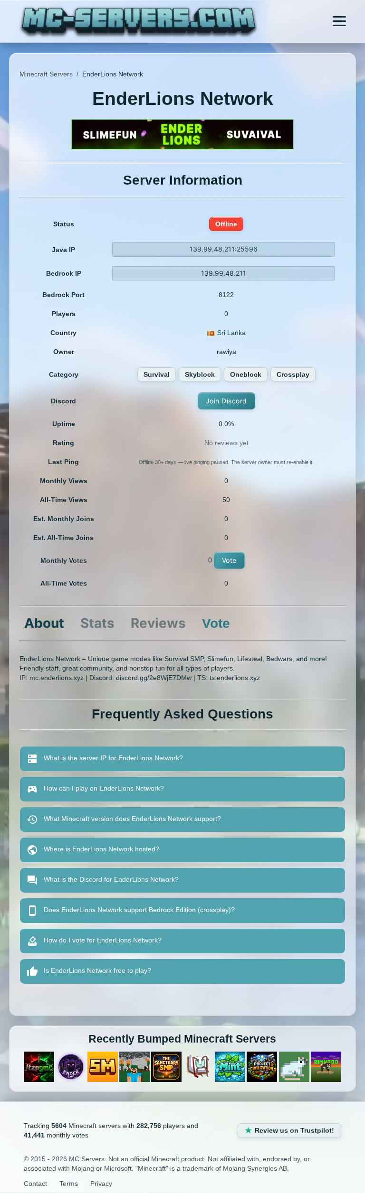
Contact (35, 1183)
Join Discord (226, 401)
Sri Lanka (231, 332)
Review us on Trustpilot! (294, 1130)
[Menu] (339, 21)
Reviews (158, 623)
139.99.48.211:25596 (224, 249)
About (44, 623)
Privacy (101, 1183)
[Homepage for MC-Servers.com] (138, 22)
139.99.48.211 (223, 273)
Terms (68, 1183)
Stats (97, 623)
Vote (229, 560)
